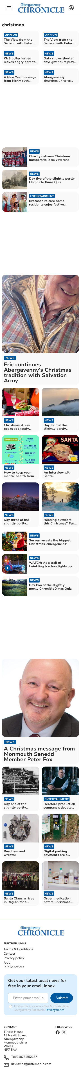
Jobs (7, 962)
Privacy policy (14, 958)
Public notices (14, 967)
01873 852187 (26, 1057)
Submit (62, 997)
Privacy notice (55, 1010)
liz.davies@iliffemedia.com (31, 1064)
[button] (9, 7)
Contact (9, 953)
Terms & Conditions (18, 949)
